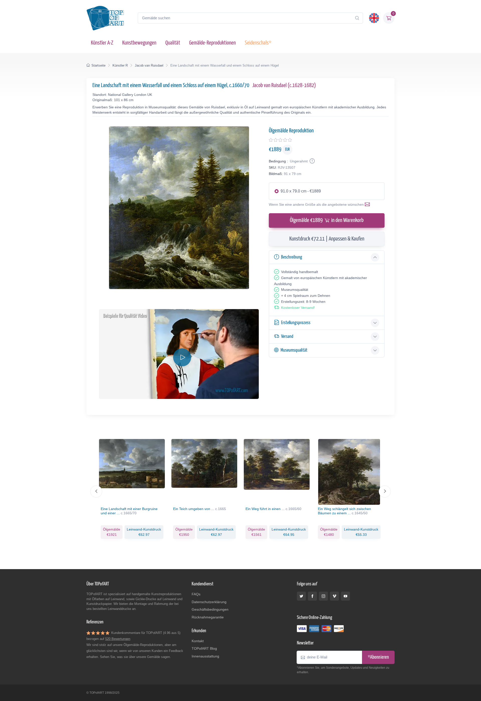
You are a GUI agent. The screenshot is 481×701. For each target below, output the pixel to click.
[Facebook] (312, 596)
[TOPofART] (105, 18)
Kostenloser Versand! (298, 308)
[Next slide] (385, 492)
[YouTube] (345, 596)
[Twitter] (301, 596)
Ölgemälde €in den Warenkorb (327, 220)
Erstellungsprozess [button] (295, 322)
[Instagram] (323, 596)
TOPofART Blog (204, 648)
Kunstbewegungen (139, 43)
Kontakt (198, 641)
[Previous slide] (96, 492)
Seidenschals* (258, 43)
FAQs (196, 594)
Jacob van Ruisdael (149, 65)
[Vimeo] (334, 596)
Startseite (98, 65)
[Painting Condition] (312, 161)
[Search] (357, 18)
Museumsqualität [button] (294, 350)
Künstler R (120, 65)
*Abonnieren (378, 657)
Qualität (172, 43)
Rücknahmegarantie (208, 617)
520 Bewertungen (117, 639)
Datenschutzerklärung (209, 602)
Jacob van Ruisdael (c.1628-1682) (284, 85)
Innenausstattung (205, 656)
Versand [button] (287, 336)
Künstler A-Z (102, 43)
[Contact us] (368, 204)
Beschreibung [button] (291, 257)
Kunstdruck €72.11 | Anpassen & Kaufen (326, 239)
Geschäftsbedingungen (210, 609)
